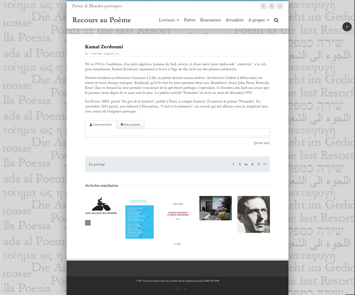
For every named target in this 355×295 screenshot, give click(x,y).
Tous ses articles (131, 124)
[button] (276, 19)
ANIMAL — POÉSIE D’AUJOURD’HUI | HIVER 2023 (96, 206)
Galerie (107, 206)
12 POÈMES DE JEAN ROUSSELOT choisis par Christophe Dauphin (210, 197)
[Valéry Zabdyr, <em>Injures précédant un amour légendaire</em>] (139, 222)
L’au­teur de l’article (102, 124)
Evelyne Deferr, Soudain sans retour (248, 207)
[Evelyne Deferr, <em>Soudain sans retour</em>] (253, 217)
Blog (117, 53)
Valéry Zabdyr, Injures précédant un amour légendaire (134, 210)
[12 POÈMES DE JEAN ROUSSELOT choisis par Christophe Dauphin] (215, 214)
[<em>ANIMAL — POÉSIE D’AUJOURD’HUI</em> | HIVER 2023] (101, 218)
